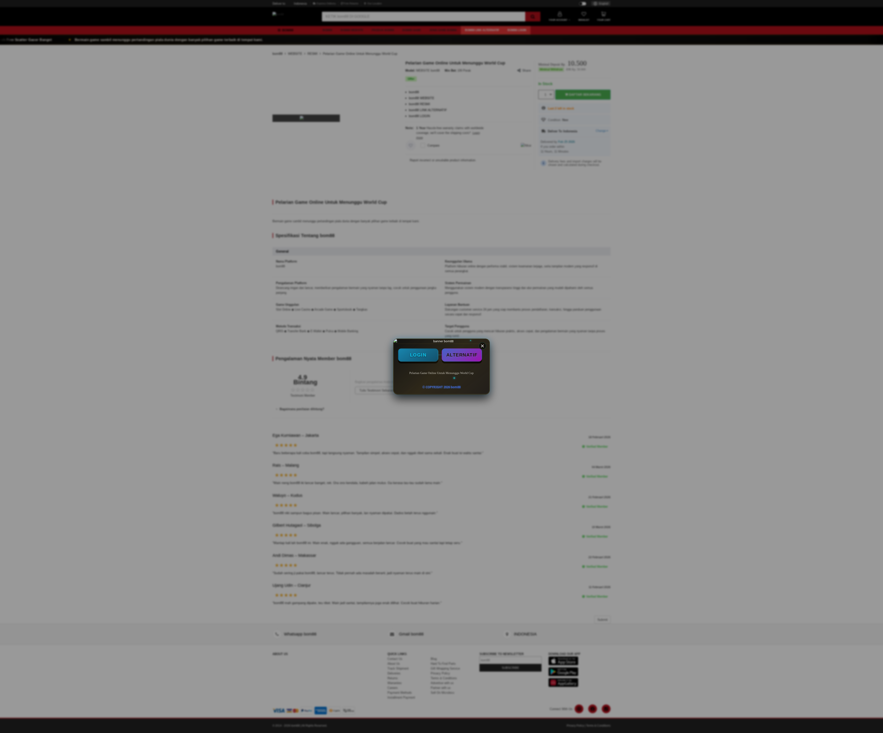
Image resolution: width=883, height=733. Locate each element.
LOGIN (418, 354)
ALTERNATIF (462, 354)
